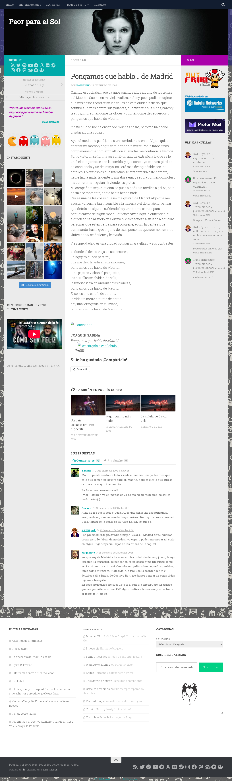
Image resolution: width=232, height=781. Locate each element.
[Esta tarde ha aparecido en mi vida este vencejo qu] (16, 233)
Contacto (100, 4)
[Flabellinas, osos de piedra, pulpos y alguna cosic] (34, 215)
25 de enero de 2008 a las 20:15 (116, 552)
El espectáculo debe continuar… (204, 158)
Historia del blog (30, 4)
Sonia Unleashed (96, 656)
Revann (87, 508)
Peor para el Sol (34, 21)
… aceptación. (20, 648)
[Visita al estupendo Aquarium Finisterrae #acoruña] (34, 196)
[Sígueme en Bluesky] (18, 65)
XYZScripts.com (130, 779)
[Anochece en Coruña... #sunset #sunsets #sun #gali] (16, 196)
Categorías (163, 639)
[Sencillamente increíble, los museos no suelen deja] (34, 270)
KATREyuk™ (54, 4)
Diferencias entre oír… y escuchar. (33, 673)
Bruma (90, 673)
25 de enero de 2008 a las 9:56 (117, 530)
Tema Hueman (50, 769)
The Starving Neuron (99, 680)
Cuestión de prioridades (27, 640)
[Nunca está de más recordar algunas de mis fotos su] (53, 270)
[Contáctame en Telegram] (36, 65)
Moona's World (95, 636)
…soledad (18, 681)
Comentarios (87, 460)
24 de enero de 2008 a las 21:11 (112, 508)
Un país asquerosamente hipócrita (82, 424)
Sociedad (78, 60)
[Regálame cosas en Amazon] (42, 65)
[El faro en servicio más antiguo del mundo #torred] (53, 178)
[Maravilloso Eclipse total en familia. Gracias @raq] (16, 178)
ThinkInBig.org (95, 709)
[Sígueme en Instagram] (13, 70)
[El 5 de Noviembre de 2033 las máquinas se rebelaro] (34, 233)
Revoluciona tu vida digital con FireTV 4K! (33, 365)
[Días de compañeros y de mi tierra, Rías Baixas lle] (16, 251)
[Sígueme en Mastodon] (24, 70)
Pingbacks (117, 460)
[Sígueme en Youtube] (30, 65)
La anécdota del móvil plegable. (32, 657)
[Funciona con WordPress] (24, 770)
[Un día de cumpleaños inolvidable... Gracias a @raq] (34, 251)
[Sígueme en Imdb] (47, 65)
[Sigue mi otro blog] (42, 70)
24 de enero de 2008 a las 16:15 (112, 470)
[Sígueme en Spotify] (24, 65)
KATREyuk (83, 85)
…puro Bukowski (22, 665)
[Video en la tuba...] (80, 351)
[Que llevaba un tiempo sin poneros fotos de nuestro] (53, 233)
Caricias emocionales (100, 689)
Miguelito (88, 552)
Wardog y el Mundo (98, 664)
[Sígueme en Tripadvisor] (30, 70)
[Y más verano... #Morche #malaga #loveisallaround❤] (53, 196)
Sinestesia (92, 648)
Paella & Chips (95, 701)
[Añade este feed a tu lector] (13, 65)
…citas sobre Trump (24, 713)
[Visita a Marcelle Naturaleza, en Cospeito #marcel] (34, 178)
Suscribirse (211, 667)
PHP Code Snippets (102, 779)
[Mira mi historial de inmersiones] (36, 70)
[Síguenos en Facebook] (18, 70)
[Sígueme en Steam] (53, 65)
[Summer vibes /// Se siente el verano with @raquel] (16, 215)
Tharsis (86, 470)
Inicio (10, 4)
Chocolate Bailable (97, 717)
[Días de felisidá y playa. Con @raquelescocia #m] (16, 270)
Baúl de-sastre (76, 4)
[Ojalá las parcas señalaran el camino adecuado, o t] (53, 215)
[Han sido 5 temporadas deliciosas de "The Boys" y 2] (53, 251)
